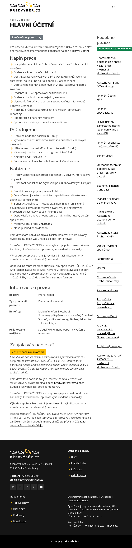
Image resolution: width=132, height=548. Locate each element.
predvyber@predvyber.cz (69, 383)
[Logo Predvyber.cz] (24, 453)
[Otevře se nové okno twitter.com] (13, 487)
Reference (76, 469)
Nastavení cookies (78, 500)
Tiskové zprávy (21, 503)
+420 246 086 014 (29, 475)
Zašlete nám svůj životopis (28, 352)
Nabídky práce (78, 475)
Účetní (101, 268)
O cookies (106, 496)
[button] (114, 7)
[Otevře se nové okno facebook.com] (20, 487)
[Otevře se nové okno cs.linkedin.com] (34, 487)
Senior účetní (105, 155)
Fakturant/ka (105, 259)
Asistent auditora (107, 290)
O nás (74, 457)
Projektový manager (109, 346)
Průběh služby (78, 463)
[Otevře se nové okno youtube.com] (41, 487)
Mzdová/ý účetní (107, 316)
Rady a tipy (19, 509)
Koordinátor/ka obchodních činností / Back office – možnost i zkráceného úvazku (109, 65)
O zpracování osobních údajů (83, 496)
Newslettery (19, 521)
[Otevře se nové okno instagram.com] (27, 487)
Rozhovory (18, 515)
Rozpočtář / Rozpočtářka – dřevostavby (105, 303)
